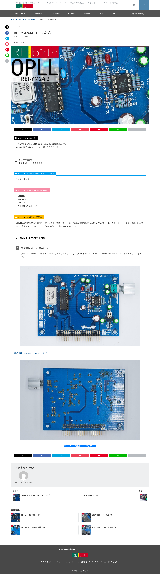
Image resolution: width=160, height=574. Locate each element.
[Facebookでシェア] (7, 33)
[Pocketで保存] (7, 44)
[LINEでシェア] (7, 55)
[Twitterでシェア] (7, 27)
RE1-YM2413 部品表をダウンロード (80, 446)
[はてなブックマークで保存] (7, 38)
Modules (18, 27)
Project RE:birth (82, 571)
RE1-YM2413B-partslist (22, 353)
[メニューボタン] (13, 5)
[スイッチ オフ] (134, 5)
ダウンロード (42, 353)
